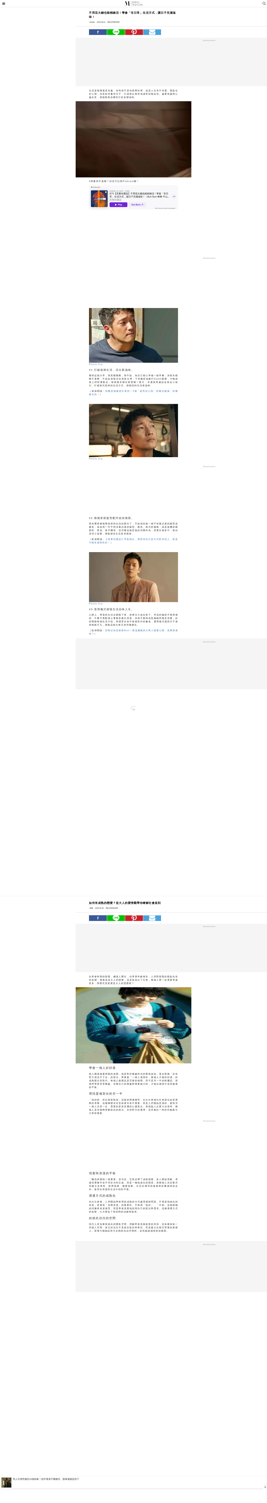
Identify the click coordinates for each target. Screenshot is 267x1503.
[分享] (98, 32)
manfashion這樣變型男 (133, 3)
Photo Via (96, 364)
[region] (209, 62)
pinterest (134, 32)
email (152, 32)
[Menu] (4, 4)
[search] (264, 3)
